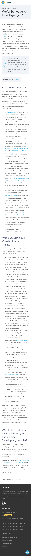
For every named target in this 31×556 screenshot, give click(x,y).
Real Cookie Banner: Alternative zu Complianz (12, 526)
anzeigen (17, 79)
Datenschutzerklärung (7, 543)
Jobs (3, 515)
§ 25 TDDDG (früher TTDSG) (19, 151)
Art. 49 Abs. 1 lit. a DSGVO (12, 375)
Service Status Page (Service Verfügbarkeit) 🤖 (12, 518)
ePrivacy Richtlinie (10, 112)
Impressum (4, 546)
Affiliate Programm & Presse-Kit (9, 512)
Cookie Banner (20, 22)
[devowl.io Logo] (7, 3)
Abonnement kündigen (7, 540)
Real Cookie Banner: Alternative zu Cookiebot (12, 529)
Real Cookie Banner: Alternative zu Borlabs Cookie (13, 523)
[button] (29, 3)
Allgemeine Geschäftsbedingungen (10, 537)
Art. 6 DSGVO (9, 154)
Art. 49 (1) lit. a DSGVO (11, 196)
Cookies (4, 36)
